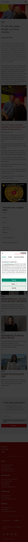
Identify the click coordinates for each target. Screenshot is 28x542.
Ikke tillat (14, 288)
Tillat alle (14, 280)
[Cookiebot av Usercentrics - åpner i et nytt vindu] (20, 253)
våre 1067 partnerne (9, 264)
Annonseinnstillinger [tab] (19, 257)
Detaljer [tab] (10, 257)
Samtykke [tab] (4, 257)
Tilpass (13, 284)
